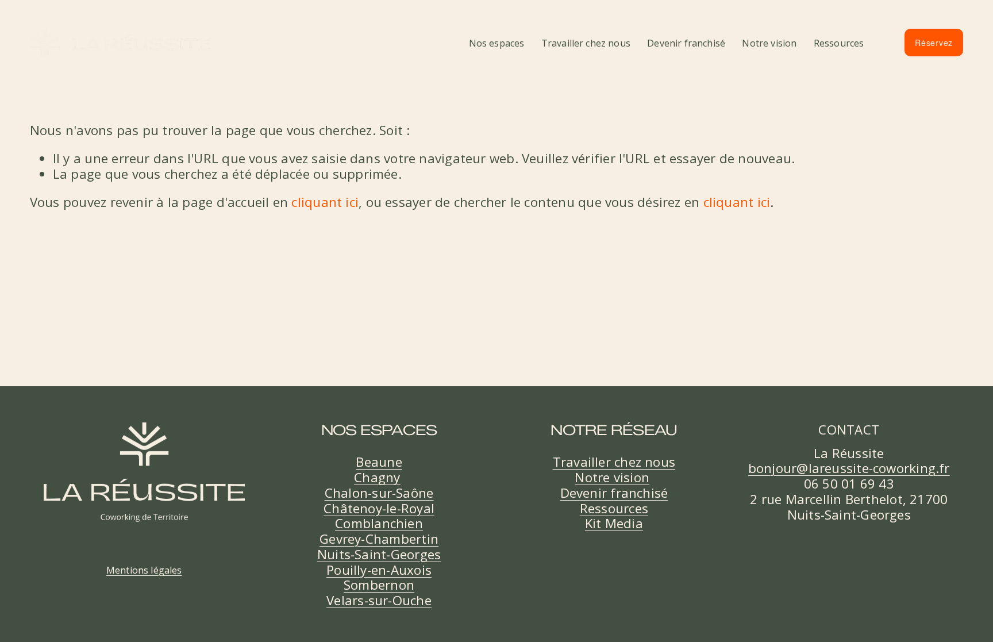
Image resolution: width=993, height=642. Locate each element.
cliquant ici (325, 202)
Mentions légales (144, 570)
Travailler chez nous (585, 43)
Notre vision (769, 43)
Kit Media (614, 524)
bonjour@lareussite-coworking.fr (849, 468)
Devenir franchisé (686, 43)
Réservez (934, 42)
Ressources (839, 43)
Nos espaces (497, 43)
